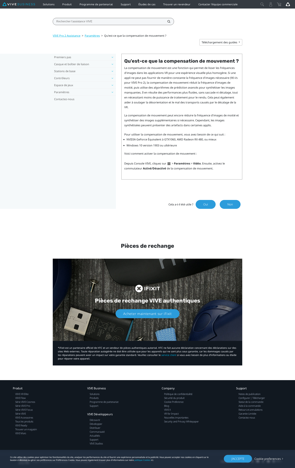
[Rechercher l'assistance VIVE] (167, 21)
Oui (205, 204)
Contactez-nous (64, 99)
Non (230, 204)
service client (168, 355)
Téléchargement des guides (220, 42)
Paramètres (92, 36)
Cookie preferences (267, 459)
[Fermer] (262, 4)
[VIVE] (19, 4)
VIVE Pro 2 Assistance (66, 36)
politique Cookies (142, 460)
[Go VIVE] (288, 4)
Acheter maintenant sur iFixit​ (147, 313)
